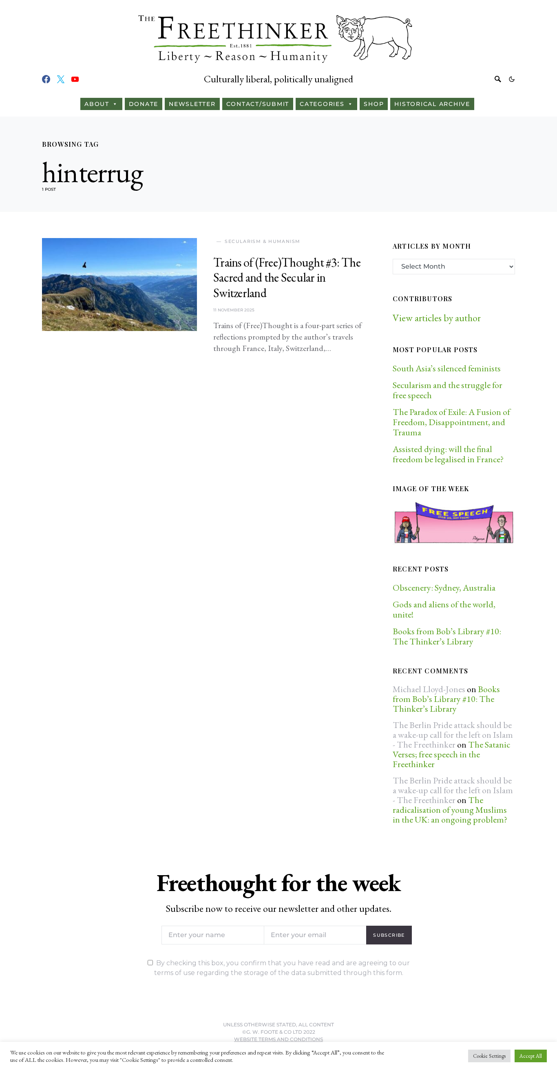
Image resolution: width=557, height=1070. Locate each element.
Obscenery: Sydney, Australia (444, 587)
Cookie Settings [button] (489, 1055)
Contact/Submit (258, 104)
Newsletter (192, 104)
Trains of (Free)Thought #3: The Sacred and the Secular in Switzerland (286, 277)
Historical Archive (432, 104)
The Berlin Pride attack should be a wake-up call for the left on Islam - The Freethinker (453, 734)
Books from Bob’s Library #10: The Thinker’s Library (447, 636)
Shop (374, 104)
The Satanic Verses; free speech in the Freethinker (451, 754)
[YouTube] (75, 79)
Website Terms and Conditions (278, 1039)
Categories (322, 104)
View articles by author (437, 317)
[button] (511, 79)
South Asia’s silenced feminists (447, 368)
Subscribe (388, 935)
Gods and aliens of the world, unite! (444, 609)
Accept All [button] (530, 1055)
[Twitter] (61, 79)
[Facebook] (46, 79)
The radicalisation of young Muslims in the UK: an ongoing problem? (450, 809)
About (96, 104)
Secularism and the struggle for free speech (447, 390)
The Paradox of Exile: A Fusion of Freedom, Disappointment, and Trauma (451, 422)
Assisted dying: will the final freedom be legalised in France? (448, 454)
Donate (144, 104)
